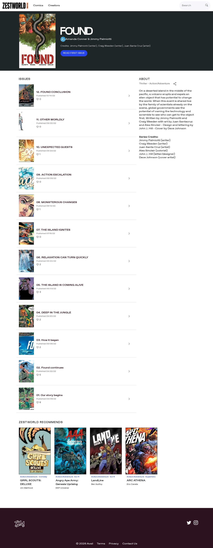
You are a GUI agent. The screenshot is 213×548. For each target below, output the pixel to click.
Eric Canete (132, 484)
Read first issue (74, 53)
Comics (38, 5)
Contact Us (129, 543)
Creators (54, 5)
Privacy (114, 543)
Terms (101, 543)
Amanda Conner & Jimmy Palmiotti (88, 39)
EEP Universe (62, 488)
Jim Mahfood (26, 488)
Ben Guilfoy (96, 484)
